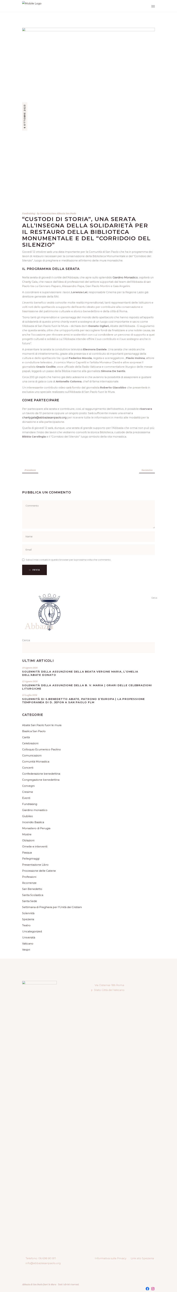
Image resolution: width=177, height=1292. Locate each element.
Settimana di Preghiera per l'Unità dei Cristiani (52, 907)
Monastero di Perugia (36, 828)
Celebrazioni (30, 743)
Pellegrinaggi (30, 858)
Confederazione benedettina (41, 773)
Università (28, 937)
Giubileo (27, 816)
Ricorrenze (29, 883)
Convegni (28, 785)
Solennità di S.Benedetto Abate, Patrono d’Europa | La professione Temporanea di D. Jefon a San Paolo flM (83, 700)
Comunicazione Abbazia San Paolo (58, 213)
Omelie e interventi (34, 846)
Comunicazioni (31, 755)
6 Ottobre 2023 (24, 116)
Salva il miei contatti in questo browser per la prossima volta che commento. (68, 559)
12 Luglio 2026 (29, 695)
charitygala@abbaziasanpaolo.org (44, 417)
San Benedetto (32, 889)
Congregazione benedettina (40, 779)
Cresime (27, 792)
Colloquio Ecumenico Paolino (41, 749)
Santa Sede (29, 901)
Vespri (26, 949)
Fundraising (28, 213)
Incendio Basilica (33, 822)
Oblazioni (28, 840)
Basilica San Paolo (34, 731)
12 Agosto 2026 (30, 681)
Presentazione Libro (35, 864)
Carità (26, 737)
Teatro (26, 925)
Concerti (27, 767)
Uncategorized (32, 931)
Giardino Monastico (125, 277)
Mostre (26, 834)
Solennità (28, 913)
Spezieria (28, 919)
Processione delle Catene (39, 870)
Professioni (29, 876)
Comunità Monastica (35, 761)
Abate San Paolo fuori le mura (41, 725)
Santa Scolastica (32, 895)
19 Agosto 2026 (30, 667)
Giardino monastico (34, 810)
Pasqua (27, 852)
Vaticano (27, 943)
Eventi (26, 798)
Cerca (26, 640)
